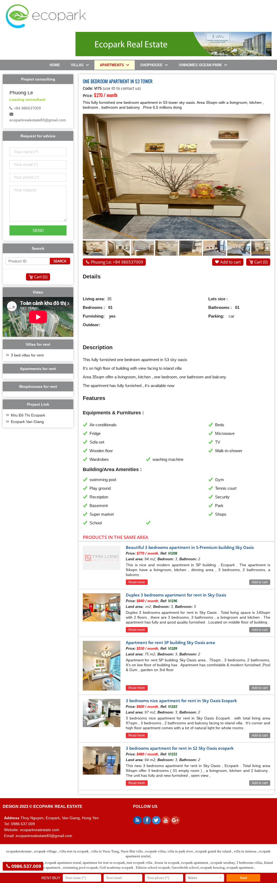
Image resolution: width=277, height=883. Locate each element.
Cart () (261, 262)
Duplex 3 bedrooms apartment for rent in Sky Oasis (176, 595)
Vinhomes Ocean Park (200, 65)
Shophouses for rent (38, 386)
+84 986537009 (27, 108)
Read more (136, 582)
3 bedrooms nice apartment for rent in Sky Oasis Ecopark (181, 700)
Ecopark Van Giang (27, 421)
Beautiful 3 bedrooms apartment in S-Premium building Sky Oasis (190, 547)
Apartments (112, 65)
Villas (77, 65)
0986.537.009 (26, 866)
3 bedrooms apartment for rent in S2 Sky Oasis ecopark (180, 748)
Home (55, 65)
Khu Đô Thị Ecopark (28, 415)
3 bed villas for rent (27, 355)
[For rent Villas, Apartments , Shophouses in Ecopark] (45, 27)
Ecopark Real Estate (57, 806)
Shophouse (151, 65)
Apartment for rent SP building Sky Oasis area (170, 642)
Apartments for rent (38, 368)
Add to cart (230, 262)
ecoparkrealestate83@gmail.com (37, 120)
